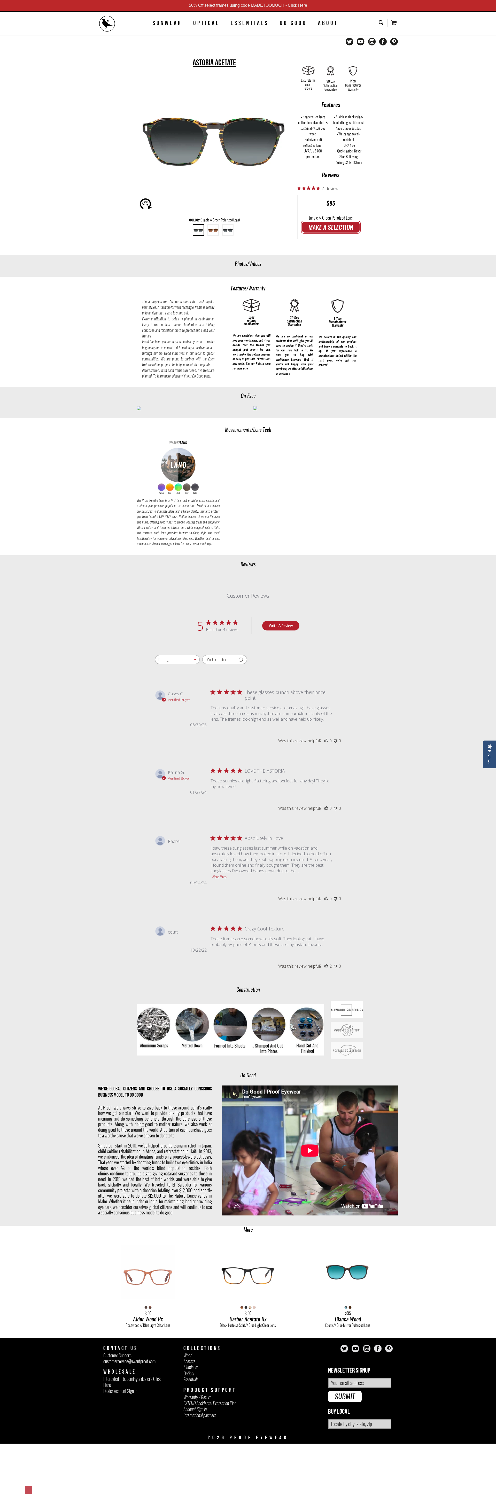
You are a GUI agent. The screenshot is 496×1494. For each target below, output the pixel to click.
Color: (214, 220)
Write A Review (281, 625)
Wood (187, 1355)
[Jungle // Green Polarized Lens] (198, 230)
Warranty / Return (197, 1397)
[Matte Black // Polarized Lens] (228, 230)
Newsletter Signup (349, 1371)
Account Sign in (195, 1409)
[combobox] (177, 659)
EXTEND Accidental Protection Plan (209, 1403)
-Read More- (219, 876)
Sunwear (167, 23)
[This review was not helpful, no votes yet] (335, 741)
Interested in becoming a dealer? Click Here (132, 1382)
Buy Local (339, 1412)
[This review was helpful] (326, 966)
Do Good (293, 23)
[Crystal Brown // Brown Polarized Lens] (213, 230)
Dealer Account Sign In (120, 1391)
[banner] (107, 24)
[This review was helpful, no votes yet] (326, 741)
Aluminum (190, 1367)
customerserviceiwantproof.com (129, 1361)
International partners (199, 1415)
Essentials (250, 23)
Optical (206, 23)
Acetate (189, 1361)
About (328, 23)
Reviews (330, 175)
